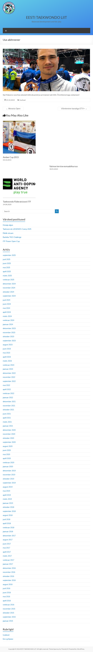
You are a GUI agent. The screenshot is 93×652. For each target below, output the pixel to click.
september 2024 (9, 296)
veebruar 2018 (8, 527)
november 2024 (9, 288)
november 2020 (9, 434)
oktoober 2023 (8, 336)
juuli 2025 (6, 259)
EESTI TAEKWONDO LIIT (46, 17)
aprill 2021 (7, 418)
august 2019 (7, 487)
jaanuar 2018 (8, 531)
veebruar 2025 (8, 280)
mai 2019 (6, 491)
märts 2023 (7, 361)
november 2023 (9, 332)
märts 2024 (7, 316)
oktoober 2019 (8, 479)
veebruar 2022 (8, 393)
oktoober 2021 (8, 410)
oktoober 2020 (8, 438)
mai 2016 (6, 596)
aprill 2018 (7, 523)
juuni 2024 (7, 304)
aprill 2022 (7, 389)
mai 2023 (6, 353)
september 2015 (9, 617)
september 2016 (9, 580)
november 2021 (9, 406)
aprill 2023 (7, 357)
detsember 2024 (9, 284)
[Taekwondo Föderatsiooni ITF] (19, 175)
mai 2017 (6, 548)
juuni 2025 (7, 263)
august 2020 (7, 446)
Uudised (22, 100)
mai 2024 (6, 308)
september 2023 (9, 341)
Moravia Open (13, 109)
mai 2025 (6, 267)
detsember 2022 (9, 373)
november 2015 (9, 609)
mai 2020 (6, 454)
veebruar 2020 (8, 462)
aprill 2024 (7, 312)
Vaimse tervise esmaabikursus (63, 166)
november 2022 (9, 377)
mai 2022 (6, 385)
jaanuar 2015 (8, 621)
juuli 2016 (6, 588)
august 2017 (7, 540)
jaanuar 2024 (8, 324)
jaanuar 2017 (8, 564)
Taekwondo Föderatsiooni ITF (17, 201)
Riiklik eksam (8, 233)
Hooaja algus (8, 225)
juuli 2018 (6, 519)
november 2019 (9, 475)
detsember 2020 (9, 430)
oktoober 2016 (8, 576)
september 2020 (9, 442)
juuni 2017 (7, 544)
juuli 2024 (6, 300)
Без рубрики (8, 639)
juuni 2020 (7, 450)
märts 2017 (7, 556)
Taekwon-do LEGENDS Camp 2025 (17, 229)
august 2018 (7, 515)
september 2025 (9, 255)
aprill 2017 (7, 552)
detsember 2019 (9, 471)
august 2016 (7, 584)
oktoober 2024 (8, 292)
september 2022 (9, 381)
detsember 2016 (9, 568)
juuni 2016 (7, 592)
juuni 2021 (7, 414)
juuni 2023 (7, 349)
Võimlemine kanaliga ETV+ (74, 109)
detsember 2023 (9, 328)
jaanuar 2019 (8, 503)
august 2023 (7, 345)
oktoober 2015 (8, 613)
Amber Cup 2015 (11, 157)
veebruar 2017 (8, 560)
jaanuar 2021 (8, 426)
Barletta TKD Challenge (12, 237)
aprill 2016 (7, 601)
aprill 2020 (7, 458)
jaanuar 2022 (8, 397)
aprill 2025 (7, 271)
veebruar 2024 (8, 320)
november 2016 (9, 572)
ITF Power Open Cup (11, 241)
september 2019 (9, 483)
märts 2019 (7, 499)
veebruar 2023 (8, 365)
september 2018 (9, 511)
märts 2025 (7, 276)
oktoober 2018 (8, 507)
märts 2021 (7, 422)
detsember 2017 (9, 536)
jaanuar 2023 (8, 369)
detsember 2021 (9, 401)
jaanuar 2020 (8, 466)
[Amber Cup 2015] (19, 122)
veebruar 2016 (8, 605)
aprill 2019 (7, 495)
